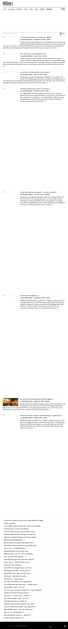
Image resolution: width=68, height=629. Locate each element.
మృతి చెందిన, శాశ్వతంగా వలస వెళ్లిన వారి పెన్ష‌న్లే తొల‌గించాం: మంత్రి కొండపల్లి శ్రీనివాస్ (23, 590)
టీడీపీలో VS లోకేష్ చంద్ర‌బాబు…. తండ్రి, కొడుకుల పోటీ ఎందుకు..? (18, 609)
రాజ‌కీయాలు (19, 9)
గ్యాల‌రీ (36, 9)
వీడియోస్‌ (42, 9)
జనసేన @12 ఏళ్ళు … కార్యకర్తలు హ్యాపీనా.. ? (14, 579)
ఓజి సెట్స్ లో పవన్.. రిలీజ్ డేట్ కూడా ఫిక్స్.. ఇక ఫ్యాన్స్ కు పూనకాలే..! (35, 72)
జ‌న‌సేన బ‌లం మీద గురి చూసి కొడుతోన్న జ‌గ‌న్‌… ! (14, 612)
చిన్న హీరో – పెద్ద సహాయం (10, 523)
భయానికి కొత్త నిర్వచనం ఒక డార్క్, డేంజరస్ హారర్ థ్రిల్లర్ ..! (16, 529)
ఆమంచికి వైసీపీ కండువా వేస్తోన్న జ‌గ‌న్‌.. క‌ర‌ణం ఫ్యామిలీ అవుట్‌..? (18, 581)
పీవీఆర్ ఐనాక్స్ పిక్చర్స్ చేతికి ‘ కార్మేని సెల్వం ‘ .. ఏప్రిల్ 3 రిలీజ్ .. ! (17, 615)
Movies (31, 39)
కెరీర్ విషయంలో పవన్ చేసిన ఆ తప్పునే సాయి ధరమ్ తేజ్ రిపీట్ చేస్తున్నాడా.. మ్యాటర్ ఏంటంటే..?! (41, 415)
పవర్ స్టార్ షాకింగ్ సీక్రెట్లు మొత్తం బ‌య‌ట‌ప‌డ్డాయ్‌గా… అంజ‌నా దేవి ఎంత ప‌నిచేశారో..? (38, 192)
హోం (5, 9)
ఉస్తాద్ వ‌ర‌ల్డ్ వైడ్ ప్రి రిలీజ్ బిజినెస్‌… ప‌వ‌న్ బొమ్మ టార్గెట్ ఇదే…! (17, 570)
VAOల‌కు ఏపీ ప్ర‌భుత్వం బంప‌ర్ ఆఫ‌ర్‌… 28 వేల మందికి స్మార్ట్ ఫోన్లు (18, 554)
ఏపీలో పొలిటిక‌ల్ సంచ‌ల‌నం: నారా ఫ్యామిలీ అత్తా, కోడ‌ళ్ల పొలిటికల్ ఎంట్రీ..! (20, 545)
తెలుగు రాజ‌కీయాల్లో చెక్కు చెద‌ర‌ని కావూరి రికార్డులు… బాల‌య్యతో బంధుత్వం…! (21, 584)
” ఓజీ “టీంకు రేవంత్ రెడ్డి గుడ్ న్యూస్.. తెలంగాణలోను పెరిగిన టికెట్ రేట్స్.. (36, 37)
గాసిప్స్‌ (31, 9)
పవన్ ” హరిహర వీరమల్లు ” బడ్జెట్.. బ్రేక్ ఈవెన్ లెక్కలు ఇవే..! (33, 54)
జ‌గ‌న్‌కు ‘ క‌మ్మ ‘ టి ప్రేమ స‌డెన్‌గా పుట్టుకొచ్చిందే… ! (14, 556)
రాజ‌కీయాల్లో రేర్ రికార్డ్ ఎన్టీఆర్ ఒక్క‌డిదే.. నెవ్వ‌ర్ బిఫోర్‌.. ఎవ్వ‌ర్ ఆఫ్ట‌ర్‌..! (19, 559)
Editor (49, 39)
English (49, 9)
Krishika (47, 194)
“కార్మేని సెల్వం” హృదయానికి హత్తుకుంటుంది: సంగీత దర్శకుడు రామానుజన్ (20, 537)
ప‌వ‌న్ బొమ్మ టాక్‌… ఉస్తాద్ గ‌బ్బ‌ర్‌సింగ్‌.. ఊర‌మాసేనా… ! (16, 576)
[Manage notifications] (65, 626)
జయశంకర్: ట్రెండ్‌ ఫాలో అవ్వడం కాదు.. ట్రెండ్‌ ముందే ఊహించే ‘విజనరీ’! (19, 531)
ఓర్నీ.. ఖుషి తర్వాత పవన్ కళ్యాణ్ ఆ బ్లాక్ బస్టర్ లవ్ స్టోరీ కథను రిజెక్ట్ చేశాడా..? (37, 399)
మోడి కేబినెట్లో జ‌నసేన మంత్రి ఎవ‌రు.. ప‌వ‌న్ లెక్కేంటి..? (15, 601)
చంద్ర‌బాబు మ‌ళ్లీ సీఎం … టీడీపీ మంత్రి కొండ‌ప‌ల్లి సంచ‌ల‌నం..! (17, 562)
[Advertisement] (34, 21)
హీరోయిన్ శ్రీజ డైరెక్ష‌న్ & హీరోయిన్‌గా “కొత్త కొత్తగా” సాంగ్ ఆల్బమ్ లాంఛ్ (19, 534)
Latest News (24, 39)
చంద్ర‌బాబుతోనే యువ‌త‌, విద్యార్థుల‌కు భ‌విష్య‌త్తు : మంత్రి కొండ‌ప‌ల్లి (17, 568)
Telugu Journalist (21, 626)
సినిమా (25, 9)
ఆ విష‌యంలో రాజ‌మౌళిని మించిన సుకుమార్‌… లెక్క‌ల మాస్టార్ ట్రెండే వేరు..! (20, 607)
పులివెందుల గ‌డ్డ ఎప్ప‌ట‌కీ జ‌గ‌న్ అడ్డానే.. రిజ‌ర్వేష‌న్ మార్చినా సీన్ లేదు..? (19, 543)
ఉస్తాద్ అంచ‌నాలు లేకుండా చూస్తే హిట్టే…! (13, 565)
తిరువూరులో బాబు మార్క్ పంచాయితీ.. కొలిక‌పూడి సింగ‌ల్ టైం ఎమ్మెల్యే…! (19, 604)
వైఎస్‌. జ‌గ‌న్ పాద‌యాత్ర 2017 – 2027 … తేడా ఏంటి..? (16, 598)
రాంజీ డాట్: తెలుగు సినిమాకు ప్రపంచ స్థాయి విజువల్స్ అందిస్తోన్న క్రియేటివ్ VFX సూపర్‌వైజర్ (23, 520)
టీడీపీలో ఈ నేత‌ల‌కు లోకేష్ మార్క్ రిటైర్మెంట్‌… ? (14, 540)
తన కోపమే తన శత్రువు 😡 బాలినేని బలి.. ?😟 (14, 618)
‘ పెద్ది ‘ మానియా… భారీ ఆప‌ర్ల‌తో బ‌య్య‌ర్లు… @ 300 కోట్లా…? (17, 595)
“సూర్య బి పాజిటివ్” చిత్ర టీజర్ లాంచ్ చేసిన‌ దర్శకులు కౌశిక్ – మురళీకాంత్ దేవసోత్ (22, 526)
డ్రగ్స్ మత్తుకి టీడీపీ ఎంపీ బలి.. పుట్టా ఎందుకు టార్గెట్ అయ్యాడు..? (18, 573)
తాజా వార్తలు (11, 9)
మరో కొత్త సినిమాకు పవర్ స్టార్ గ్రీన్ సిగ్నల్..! (29, 295)
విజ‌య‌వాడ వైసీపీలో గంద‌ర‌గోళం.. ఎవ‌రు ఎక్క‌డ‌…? (15, 587)
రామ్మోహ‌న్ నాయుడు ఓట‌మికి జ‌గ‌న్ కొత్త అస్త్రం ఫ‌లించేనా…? (17, 593)
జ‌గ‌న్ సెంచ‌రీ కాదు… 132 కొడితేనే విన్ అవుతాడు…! (15, 548)
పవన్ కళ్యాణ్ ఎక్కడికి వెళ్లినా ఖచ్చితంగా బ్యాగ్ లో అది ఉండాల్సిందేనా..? (35, 89)
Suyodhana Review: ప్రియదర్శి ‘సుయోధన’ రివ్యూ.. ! (16, 551)
